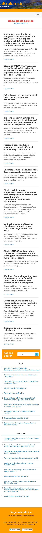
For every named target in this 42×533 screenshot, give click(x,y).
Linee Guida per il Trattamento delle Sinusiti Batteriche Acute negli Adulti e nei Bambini (19, 399)
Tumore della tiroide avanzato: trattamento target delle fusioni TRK (21, 439)
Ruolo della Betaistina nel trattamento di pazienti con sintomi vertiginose (21, 405)
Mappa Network (28, 516)
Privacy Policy (16, 529)
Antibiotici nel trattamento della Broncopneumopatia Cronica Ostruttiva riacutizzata (22, 369)
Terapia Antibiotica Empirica (14, 393)
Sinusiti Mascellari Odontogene (15, 388)
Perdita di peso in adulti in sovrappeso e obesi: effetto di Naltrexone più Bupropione (18, 147)
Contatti (19, 516)
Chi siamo (11, 516)
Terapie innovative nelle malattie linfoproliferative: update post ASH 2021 (21, 452)
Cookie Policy (28, 529)
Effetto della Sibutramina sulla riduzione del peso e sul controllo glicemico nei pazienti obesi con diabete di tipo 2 (20, 304)
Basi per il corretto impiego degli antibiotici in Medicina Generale (20, 423)
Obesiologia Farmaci (21, 20)
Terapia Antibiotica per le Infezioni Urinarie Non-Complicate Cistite (21, 382)
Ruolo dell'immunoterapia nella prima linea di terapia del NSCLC (20, 470)
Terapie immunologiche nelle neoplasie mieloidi (21, 458)
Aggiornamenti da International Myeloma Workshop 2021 (18, 464)
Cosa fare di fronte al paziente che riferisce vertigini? (19, 412)
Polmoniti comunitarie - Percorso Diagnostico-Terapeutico (20, 375)
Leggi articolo (8, 59)
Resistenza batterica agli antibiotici (16, 418)
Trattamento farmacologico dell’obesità (17, 329)
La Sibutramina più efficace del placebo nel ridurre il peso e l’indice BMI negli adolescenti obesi (19, 227)
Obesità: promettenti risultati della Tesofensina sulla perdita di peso (21, 171)
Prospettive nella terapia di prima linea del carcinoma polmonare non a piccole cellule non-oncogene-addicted (21, 489)
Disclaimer (31, 524)
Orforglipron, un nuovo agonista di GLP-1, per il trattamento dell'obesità (20, 97)
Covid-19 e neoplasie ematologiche (16, 496)
